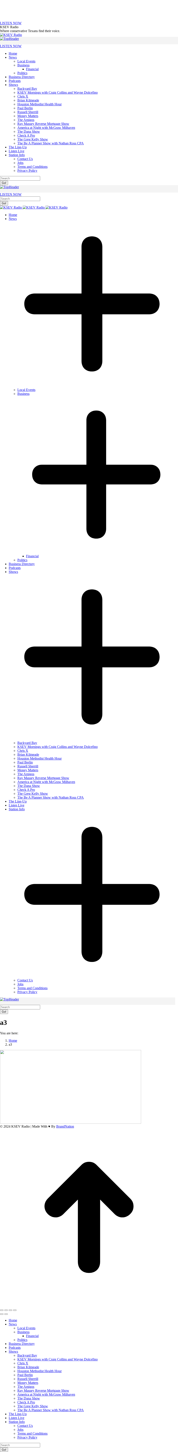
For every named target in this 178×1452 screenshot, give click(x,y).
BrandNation (65, 1126)
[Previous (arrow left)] (1, 1314)
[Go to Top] (89, 1305)
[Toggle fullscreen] (10, 1310)
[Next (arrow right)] (6, 1314)
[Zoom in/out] (14, 1310)
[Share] (6, 1310)
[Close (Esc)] (1, 1310)
